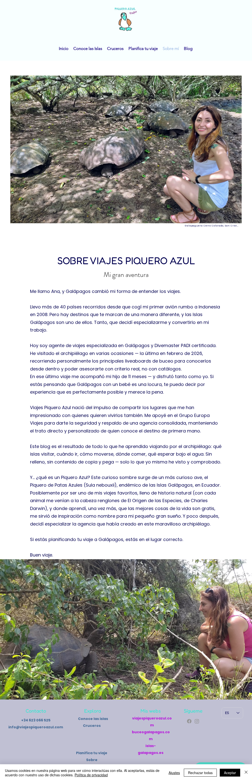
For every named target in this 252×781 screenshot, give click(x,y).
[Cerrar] (246, 772)
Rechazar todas (200, 772)
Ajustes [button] (174, 772)
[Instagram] (197, 721)
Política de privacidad (91, 774)
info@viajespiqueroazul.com (35, 727)
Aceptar (230, 772)
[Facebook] (189, 721)
